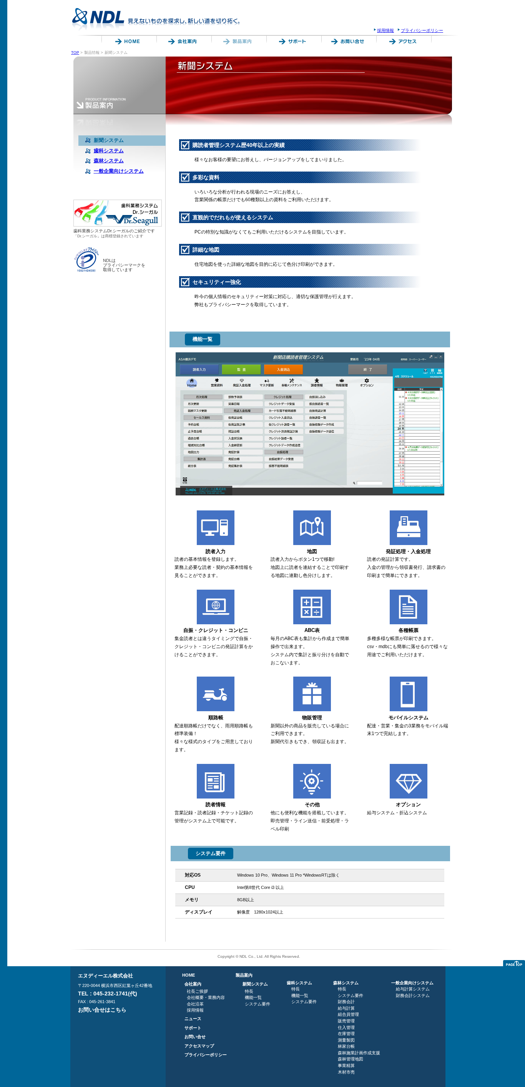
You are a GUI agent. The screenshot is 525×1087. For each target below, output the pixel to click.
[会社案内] (182, 42)
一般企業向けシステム (412, 982)
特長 (249, 991)
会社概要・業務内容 (206, 997)
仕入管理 (346, 1027)
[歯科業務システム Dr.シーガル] (117, 225)
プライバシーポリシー (422, 30)
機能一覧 (253, 997)
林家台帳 (346, 1046)
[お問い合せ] (347, 42)
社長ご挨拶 (197, 991)
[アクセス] (402, 42)
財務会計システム (413, 995)
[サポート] (292, 42)
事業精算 (346, 1065)
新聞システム (255, 984)
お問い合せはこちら (102, 1010)
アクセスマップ (199, 1046)
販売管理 (346, 1021)
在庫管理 (346, 1033)
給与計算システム (413, 989)
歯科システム (299, 982)
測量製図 (346, 1040)
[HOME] (127, 42)
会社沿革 (195, 1004)
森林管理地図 (350, 1059)
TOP (75, 52)
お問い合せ (195, 1036)
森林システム (346, 982)
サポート (192, 1027)
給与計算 (346, 1008)
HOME (188, 975)
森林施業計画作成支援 (359, 1052)
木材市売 (346, 1072)
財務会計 (346, 1001)
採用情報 (385, 30)
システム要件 (257, 1004)
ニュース (192, 1018)
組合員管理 (348, 1014)
